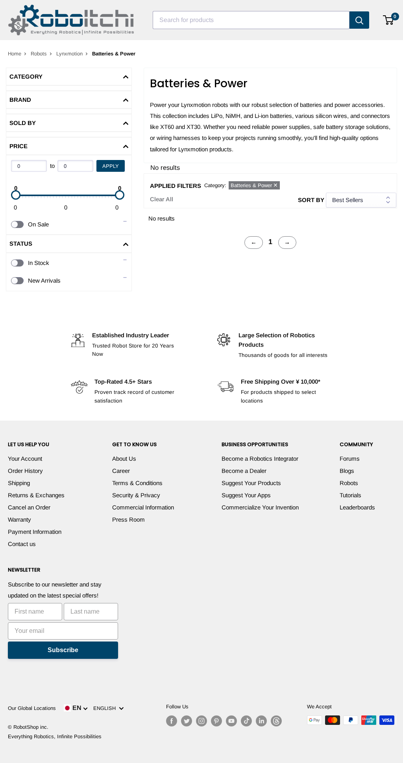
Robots (39, 54)
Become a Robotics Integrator (260, 458)
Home (14, 54)
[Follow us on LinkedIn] (261, 720)
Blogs (347, 470)
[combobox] (251, 20)
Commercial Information (143, 507)
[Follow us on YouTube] (231, 720)
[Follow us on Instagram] (201, 720)
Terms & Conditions (137, 483)
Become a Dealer (244, 470)
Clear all (161, 199)
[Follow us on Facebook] (171, 720)
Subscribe (63, 650)
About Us (124, 458)
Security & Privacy (136, 495)
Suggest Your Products (251, 483)
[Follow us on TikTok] (246, 720)
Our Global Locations (32, 708)
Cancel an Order (29, 507)
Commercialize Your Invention (260, 507)
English (106, 708)
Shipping (19, 483)
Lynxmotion (69, 54)
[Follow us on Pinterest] (216, 720)
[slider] (15, 195)
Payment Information (34, 531)
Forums (350, 458)
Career (121, 470)
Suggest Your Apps (246, 495)
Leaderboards (357, 507)
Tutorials (350, 495)
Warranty (19, 519)
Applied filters (175, 185)
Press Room (128, 519)
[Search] (359, 20)
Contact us (22, 544)
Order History (25, 470)
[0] (389, 20)
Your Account (25, 458)
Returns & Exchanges (36, 495)
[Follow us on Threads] (276, 720)
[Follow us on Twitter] (186, 720)
